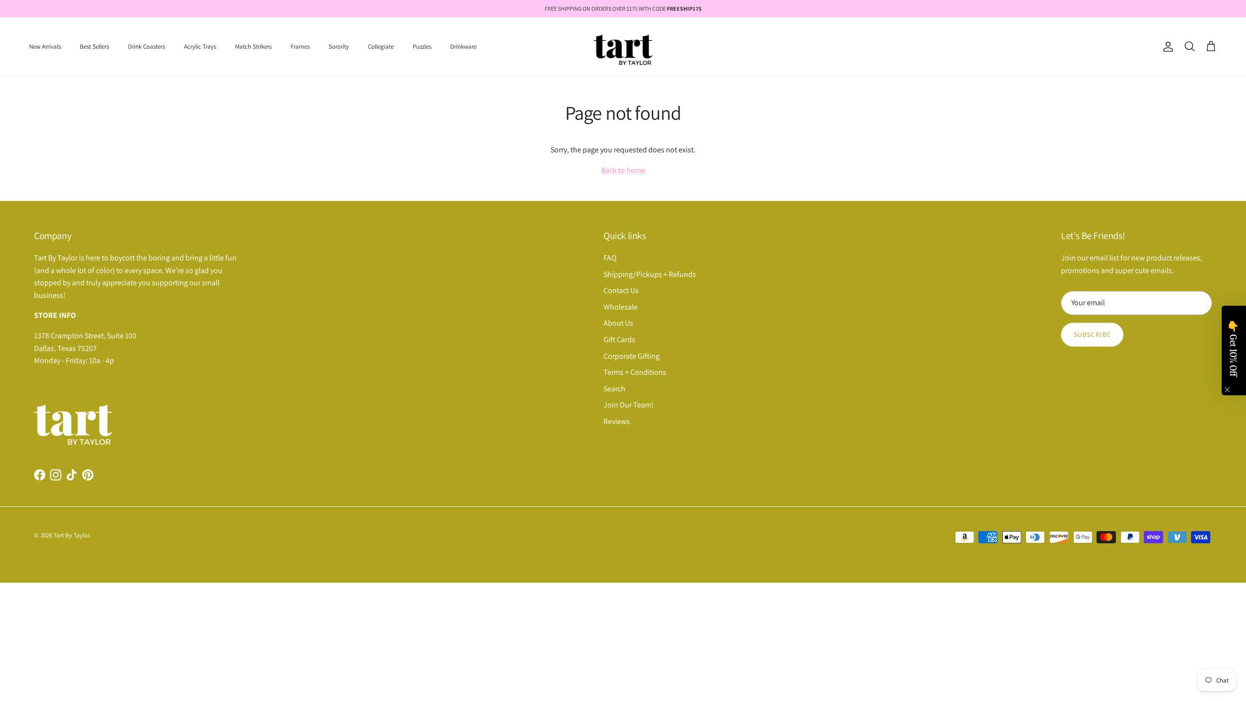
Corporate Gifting (632, 356)
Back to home (623, 170)
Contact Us (621, 290)
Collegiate (381, 46)
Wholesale (621, 307)
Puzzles (422, 46)
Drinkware (463, 46)
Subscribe (1092, 334)
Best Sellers (94, 46)
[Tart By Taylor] (623, 47)
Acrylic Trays (200, 46)
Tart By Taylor (71, 535)
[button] (1234, 350)
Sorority (339, 46)
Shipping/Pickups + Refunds (650, 274)
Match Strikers (253, 46)
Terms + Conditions (635, 372)
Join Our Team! (629, 405)
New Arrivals (45, 46)
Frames (300, 46)
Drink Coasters (146, 46)
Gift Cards (619, 339)
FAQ (610, 258)
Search (614, 389)
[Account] (1166, 47)
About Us (618, 323)
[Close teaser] (1227, 389)
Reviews (617, 421)
